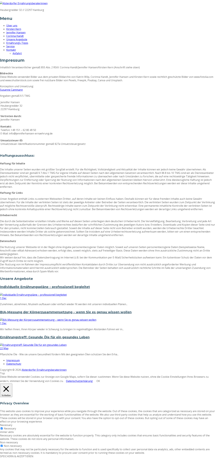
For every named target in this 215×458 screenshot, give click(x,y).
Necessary (10, 428)
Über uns (11, 25)
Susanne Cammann (11, 90)
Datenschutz (13, 364)
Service (10, 46)
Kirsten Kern (13, 29)
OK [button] (98, 381)
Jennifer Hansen (15, 32)
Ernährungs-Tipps (17, 43)
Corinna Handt (15, 36)
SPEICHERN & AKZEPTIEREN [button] (16, 456)
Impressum (13, 360)
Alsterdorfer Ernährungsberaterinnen (44, 370)
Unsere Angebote (16, 39)
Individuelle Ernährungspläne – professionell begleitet (45, 287)
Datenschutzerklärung (79, 381)
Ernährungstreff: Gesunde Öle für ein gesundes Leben (45, 337)
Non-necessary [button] (9, 442)
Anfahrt (17, 53)
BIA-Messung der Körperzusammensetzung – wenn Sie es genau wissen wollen (66, 312)
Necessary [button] (6, 425)
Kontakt (11, 50)
